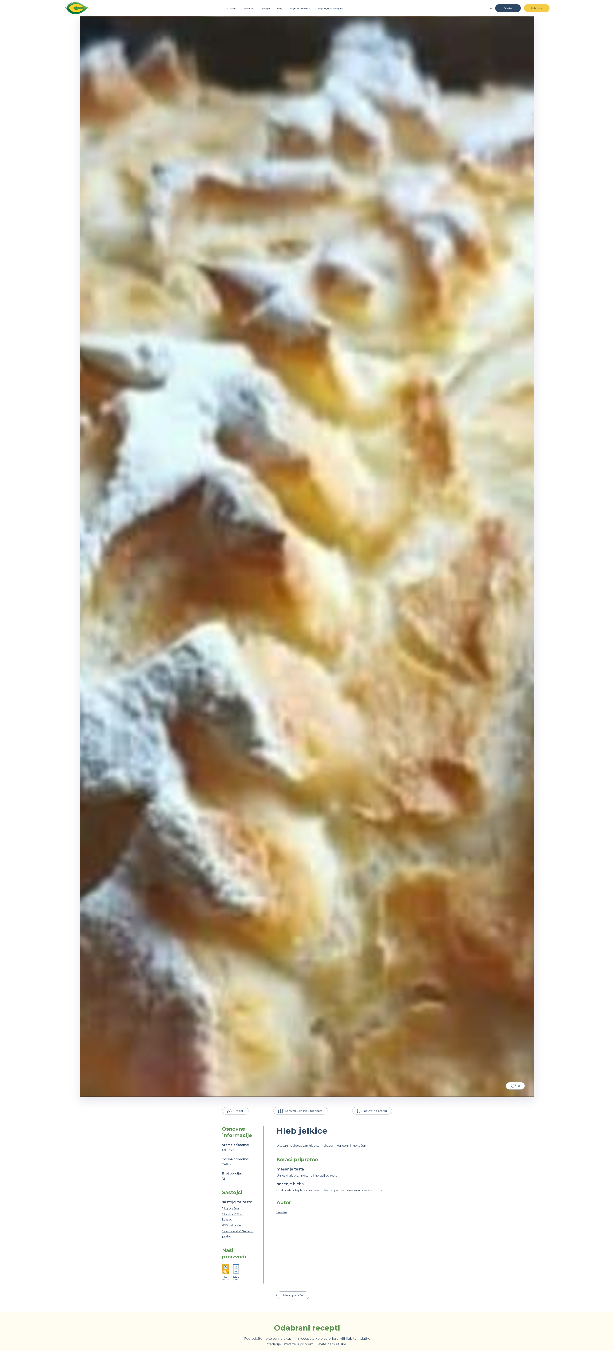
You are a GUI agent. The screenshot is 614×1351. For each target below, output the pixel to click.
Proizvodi (249, 8)
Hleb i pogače (293, 1295)
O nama (231, 8)
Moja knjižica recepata (330, 8)
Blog (279, 8)
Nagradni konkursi (300, 8)
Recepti (265, 8)
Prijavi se (508, 8)
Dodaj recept (537, 8)
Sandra (281, 1212)
